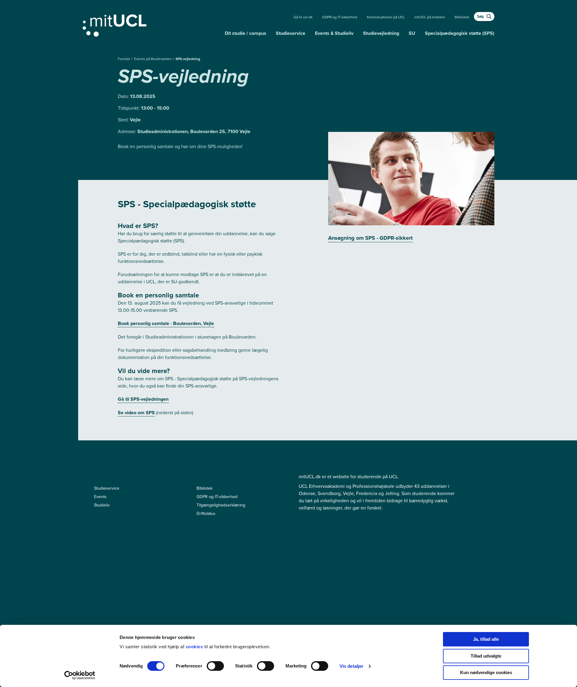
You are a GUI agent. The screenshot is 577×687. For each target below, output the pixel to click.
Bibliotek (462, 17)
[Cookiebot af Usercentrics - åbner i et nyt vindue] (79, 675)
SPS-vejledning (188, 58)
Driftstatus (206, 513)
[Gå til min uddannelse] (151, 24)
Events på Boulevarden (153, 58)
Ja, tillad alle (486, 639)
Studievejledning (381, 33)
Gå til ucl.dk (303, 17)
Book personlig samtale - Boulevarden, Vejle (166, 323)
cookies (195, 646)
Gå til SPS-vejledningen (143, 399)
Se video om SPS (136, 412)
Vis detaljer (351, 666)
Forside (124, 58)
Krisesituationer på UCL (386, 17)
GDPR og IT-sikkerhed (339, 17)
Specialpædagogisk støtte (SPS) (459, 33)
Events (100, 497)
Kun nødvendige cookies (486, 672)
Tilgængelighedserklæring (221, 505)
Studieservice (290, 33)
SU (412, 33)
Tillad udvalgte (486, 655)
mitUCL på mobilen (429, 17)
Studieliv (102, 505)
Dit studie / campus (245, 33)
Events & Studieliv (334, 33)
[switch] (215, 666)
